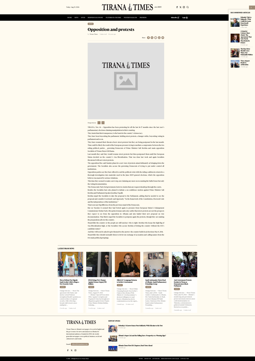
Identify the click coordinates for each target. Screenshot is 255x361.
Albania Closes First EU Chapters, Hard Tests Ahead (135, 345)
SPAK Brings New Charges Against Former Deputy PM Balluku (97, 282)
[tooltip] (177, 7)
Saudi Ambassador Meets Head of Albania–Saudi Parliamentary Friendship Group (155, 282)
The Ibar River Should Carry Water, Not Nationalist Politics (247, 52)
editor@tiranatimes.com (80, 344)
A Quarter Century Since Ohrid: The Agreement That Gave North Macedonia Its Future (246, 37)
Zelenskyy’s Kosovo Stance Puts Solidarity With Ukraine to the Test (140, 326)
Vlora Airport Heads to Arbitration (245, 63)
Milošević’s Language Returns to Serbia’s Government (127, 281)
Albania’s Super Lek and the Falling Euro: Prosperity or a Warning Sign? (142, 335)
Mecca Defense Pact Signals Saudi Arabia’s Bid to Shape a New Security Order (69, 282)
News (90, 24)
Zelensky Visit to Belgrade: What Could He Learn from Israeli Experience (246, 21)
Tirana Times (94, 34)
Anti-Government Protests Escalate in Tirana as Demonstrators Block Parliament (183, 283)
